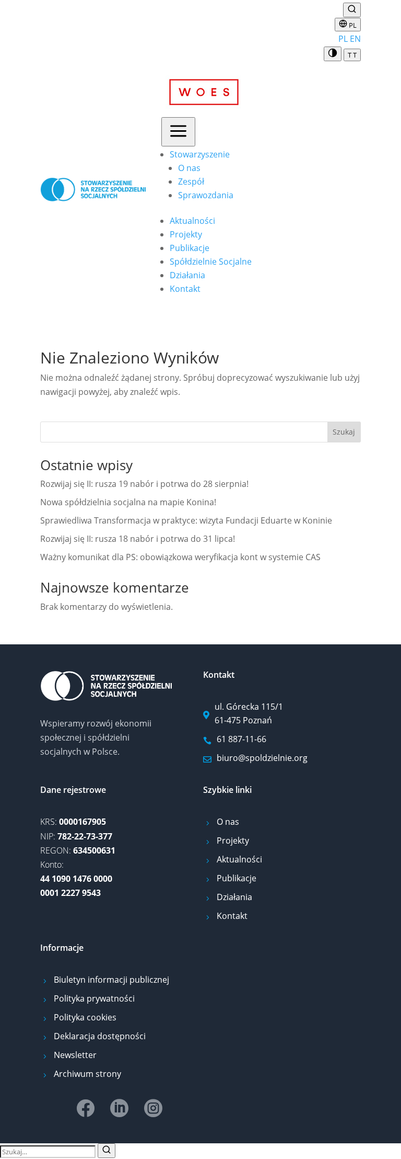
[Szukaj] (106, 1150)
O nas (189, 168)
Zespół (191, 181)
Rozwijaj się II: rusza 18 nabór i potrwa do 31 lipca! (137, 538)
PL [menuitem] (343, 38)
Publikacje (189, 248)
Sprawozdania (205, 195)
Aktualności (192, 220)
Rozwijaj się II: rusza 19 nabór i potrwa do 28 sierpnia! (144, 484)
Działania (187, 275)
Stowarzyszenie (200, 154)
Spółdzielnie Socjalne (211, 261)
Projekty (186, 234)
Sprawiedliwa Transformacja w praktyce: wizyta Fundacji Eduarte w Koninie (186, 520)
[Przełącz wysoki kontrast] (332, 54)
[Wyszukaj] (352, 10)
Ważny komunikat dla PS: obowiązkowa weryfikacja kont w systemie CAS (180, 557)
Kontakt (185, 288)
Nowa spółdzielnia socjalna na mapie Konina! (128, 502)
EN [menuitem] (355, 38)
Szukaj (344, 432)
